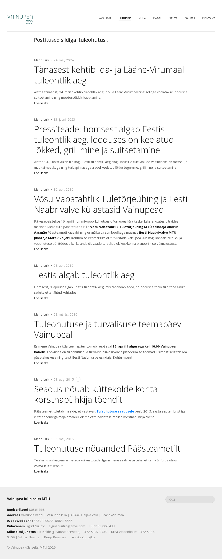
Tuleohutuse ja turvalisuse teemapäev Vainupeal (107, 329)
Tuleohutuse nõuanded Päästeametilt (107, 448)
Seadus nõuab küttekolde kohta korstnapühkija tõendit (96, 394)
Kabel (157, 18)
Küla (142, 18)
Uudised (125, 18)
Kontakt (208, 18)
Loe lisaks (41, 103)
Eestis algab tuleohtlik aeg (84, 275)
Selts (173, 18)
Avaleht (105, 18)
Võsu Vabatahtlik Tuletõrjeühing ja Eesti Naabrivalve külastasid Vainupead (111, 204)
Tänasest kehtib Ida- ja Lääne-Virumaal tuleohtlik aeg (109, 74)
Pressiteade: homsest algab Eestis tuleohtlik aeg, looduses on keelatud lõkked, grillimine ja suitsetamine (104, 139)
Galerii (190, 18)
